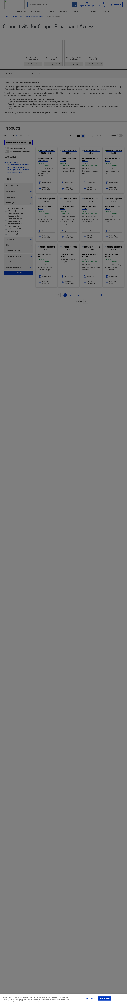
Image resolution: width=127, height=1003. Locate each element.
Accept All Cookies (104, 998)
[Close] (124, 998)
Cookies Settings (90, 998)
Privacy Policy (29, 1001)
